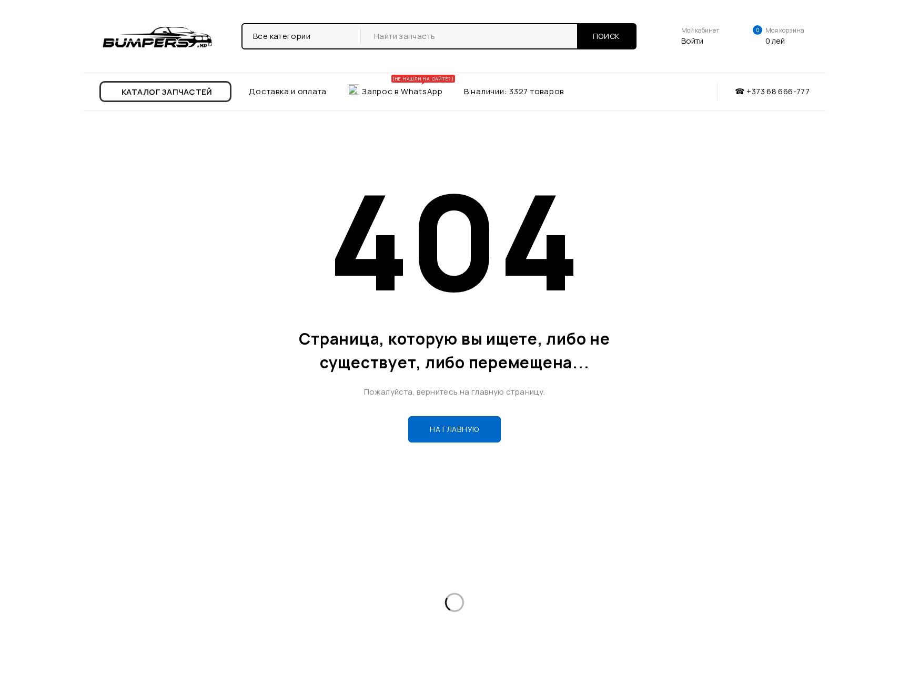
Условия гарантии (324, 592)
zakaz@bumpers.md (509, 610)
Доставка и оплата (145, 592)
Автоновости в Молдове (336, 575)
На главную (454, 429)
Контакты (127, 609)
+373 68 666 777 (511, 584)
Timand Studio (781, 670)
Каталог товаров (141, 575)
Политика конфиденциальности (350, 609)
